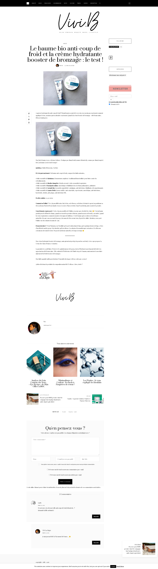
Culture (72, 3)
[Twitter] (29, 116)
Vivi (62, 65)
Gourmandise (57, 3)
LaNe (40, 503)
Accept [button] (113, 566)
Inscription (93, 3)
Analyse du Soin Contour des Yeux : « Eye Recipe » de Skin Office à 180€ (32, 383)
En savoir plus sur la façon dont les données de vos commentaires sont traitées (78, 487)
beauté (64, 411)
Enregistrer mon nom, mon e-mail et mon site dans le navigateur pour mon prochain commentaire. (68, 464)
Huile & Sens (46, 168)
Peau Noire (47, 3)
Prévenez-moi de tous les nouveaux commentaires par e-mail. (66, 469)
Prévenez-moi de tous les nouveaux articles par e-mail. (66, 475)
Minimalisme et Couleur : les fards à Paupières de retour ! (59, 382)
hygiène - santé (73, 411)
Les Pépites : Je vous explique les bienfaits (86, 381)
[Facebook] (29, 113)
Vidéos (86, 3)
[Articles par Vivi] (57, 65)
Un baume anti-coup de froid (58, 173)
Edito (65, 3)
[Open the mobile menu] (129, 3)
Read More (120, 566)
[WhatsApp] (29, 122)
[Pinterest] (29, 119)
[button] (29, 369)
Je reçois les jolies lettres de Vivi (118, 102)
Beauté (34, 3)
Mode (40, 3)
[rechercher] (100, 3)
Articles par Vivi (47, 325)
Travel (79, 3)
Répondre (96, 516)
